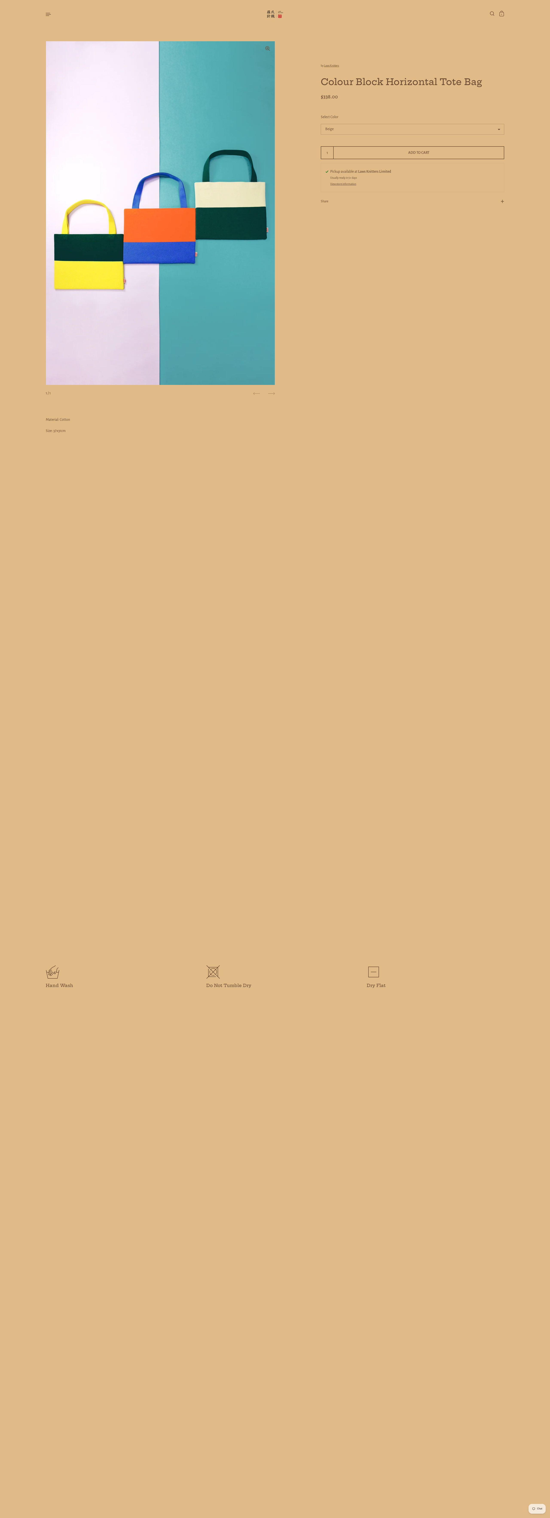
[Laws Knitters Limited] (275, 13)
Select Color (329, 117)
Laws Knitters (331, 65)
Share (324, 201)
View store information (343, 184)
